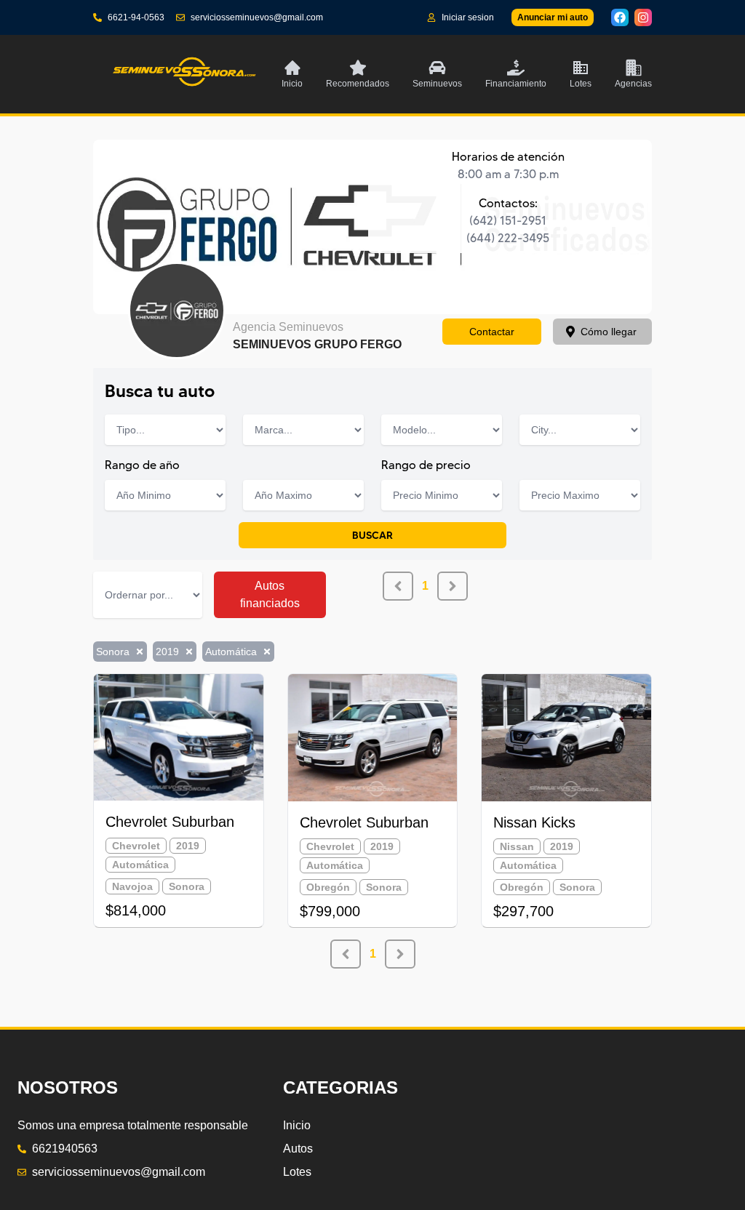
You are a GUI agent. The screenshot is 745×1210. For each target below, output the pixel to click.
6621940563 (64, 1148)
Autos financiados (270, 594)
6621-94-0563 (136, 17)
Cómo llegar (609, 331)
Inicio (297, 1125)
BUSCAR (372, 535)
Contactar (491, 331)
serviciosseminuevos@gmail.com (257, 17)
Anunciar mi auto (552, 17)
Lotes (297, 1172)
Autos (298, 1148)
